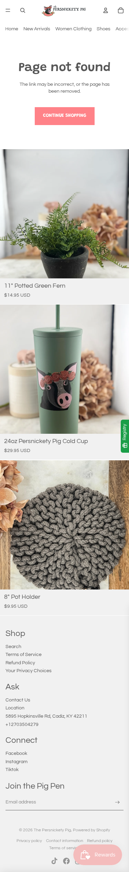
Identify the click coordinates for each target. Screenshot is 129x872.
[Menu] (8, 10)
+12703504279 (22, 724)
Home (11, 29)
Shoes (103, 29)
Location (15, 708)
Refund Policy (20, 662)
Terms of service (64, 848)
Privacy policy (29, 841)
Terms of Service (24, 654)
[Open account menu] (105, 10)
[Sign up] (117, 803)
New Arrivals (36, 29)
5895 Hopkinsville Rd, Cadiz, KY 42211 (46, 716)
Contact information (64, 841)
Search (13, 646)
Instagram (17, 761)
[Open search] (22, 10)
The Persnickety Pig (52, 830)
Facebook (16, 753)
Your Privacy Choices (29, 670)
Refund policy (99, 841)
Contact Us (18, 700)
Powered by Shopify (91, 830)
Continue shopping (64, 115)
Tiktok (12, 769)
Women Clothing (73, 29)
